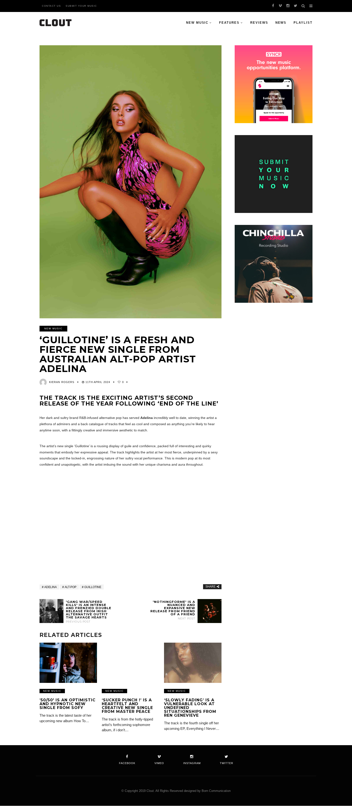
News (281, 22)
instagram (192, 763)
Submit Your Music (81, 6)
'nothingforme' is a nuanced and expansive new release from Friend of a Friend (172, 610)
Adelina (50, 587)
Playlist (303, 22)
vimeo (159, 763)
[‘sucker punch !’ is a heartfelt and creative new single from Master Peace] (130, 663)
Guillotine (92, 587)
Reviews (259, 22)
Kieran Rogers (61, 382)
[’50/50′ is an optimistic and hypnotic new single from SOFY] (68, 663)
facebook (127, 763)
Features (229, 22)
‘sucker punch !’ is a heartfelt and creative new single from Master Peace (127, 706)
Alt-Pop (70, 587)
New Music (197, 22)
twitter (226, 763)
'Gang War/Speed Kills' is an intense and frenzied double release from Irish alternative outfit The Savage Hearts (88, 611)
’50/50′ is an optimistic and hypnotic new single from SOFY (68, 704)
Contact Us (51, 6)
